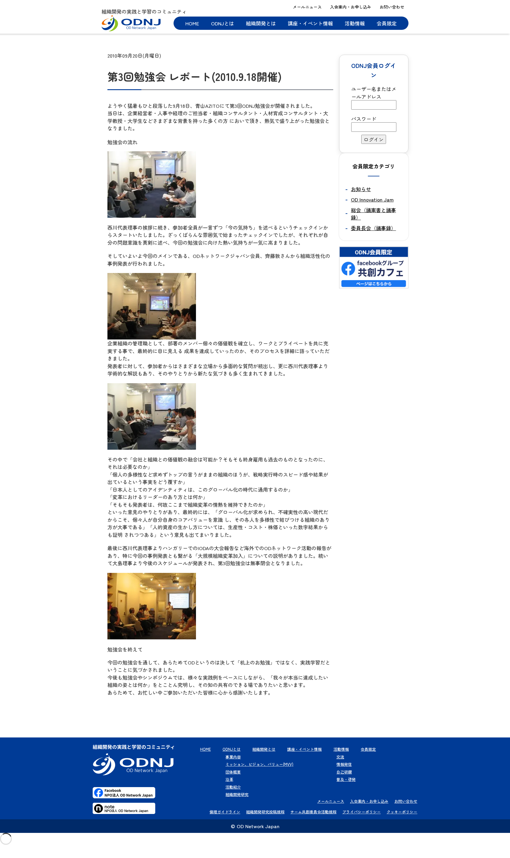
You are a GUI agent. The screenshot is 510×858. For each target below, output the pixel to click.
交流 (340, 757)
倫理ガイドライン (225, 812)
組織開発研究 (237, 794)
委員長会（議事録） (373, 228)
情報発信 (344, 764)
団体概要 (233, 772)
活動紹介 (233, 787)
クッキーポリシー (402, 812)
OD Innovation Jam (372, 199)
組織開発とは (261, 23)
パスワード (363, 118)
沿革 (229, 779)
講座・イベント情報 (310, 23)
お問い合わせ (392, 7)
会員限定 (387, 23)
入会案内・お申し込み (350, 7)
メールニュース (307, 7)
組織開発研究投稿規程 (265, 812)
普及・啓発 (346, 779)
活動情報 (355, 23)
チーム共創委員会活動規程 (313, 812)
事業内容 (233, 757)
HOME (192, 23)
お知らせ (361, 189)
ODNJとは (222, 23)
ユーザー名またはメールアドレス (373, 92)
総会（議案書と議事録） (373, 213)
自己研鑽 (344, 772)
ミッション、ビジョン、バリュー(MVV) (259, 764)
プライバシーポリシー (361, 812)
